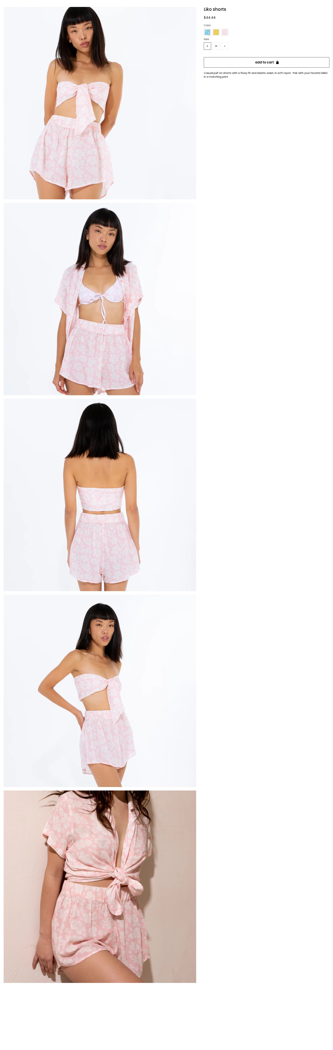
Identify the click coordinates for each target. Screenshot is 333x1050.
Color (207, 25)
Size (206, 39)
